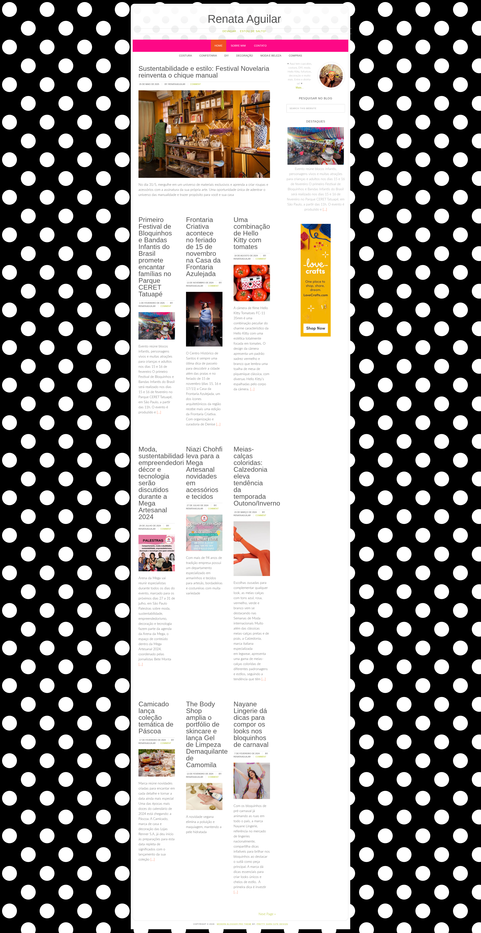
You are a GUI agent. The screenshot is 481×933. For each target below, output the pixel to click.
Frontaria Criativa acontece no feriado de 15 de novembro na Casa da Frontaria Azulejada (203, 247)
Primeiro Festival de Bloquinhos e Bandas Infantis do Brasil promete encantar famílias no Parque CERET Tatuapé (155, 257)
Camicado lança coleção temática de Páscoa (155, 717)
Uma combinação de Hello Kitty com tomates (252, 233)
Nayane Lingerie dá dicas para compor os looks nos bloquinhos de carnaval (251, 724)
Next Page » (267, 914)
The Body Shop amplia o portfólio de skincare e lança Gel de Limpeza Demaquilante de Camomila (207, 734)
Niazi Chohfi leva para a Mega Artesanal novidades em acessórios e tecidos (204, 472)
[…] (158, 412)
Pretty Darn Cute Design (272, 924)
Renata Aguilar (244, 19)
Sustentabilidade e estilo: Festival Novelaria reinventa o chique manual (203, 72)
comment (195, 84)
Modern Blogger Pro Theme (234, 924)
